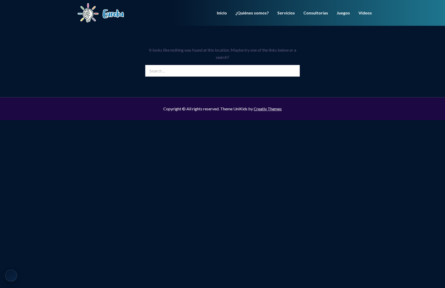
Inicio (222, 12)
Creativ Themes (268, 108)
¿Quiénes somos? (252, 12)
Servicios (286, 12)
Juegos (343, 12)
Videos (365, 12)
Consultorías (315, 12)
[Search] (294, 71)
